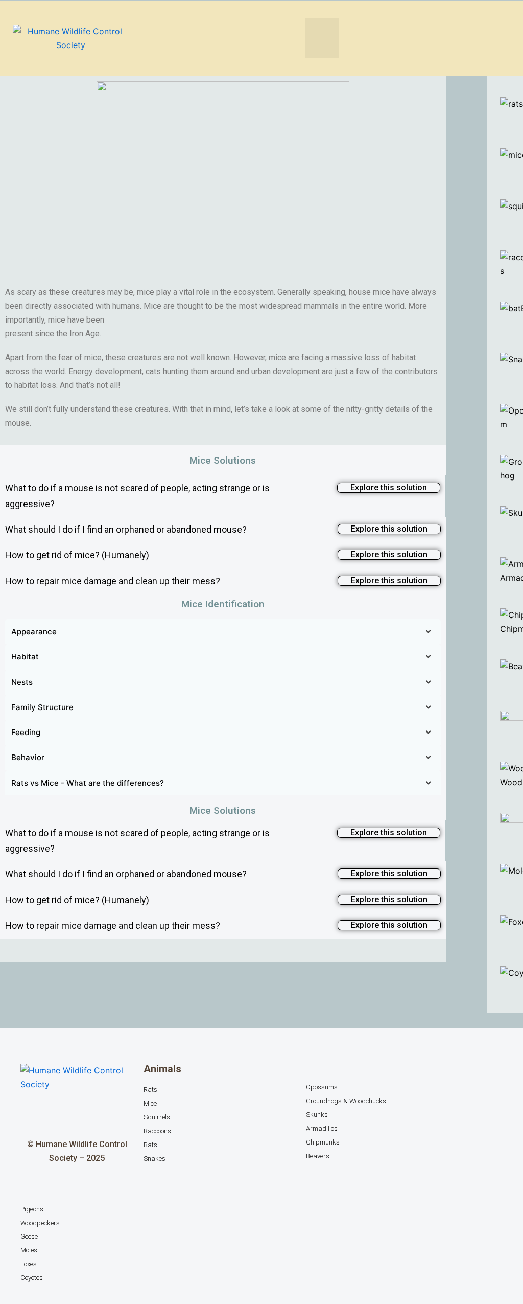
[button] (322, 38)
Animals (162, 1069)
